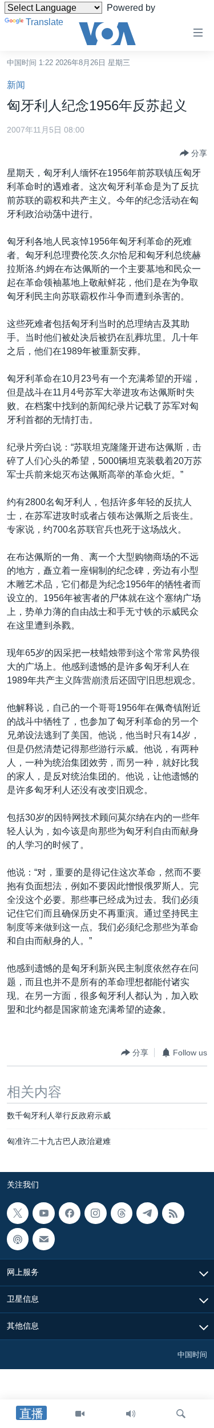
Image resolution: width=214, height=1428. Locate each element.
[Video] (80, 1413)
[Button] (193, 153)
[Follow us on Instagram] (95, 1213)
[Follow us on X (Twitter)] (18, 1213)
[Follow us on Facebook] (69, 1213)
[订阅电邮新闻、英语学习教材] (43, 1239)
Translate (44, 22)
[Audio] (131, 1413)
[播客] (18, 1239)
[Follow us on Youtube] (43, 1213)
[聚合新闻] (173, 1213)
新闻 (16, 85)
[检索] (181, 1413)
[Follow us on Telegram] (147, 1213)
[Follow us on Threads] (121, 1213)
